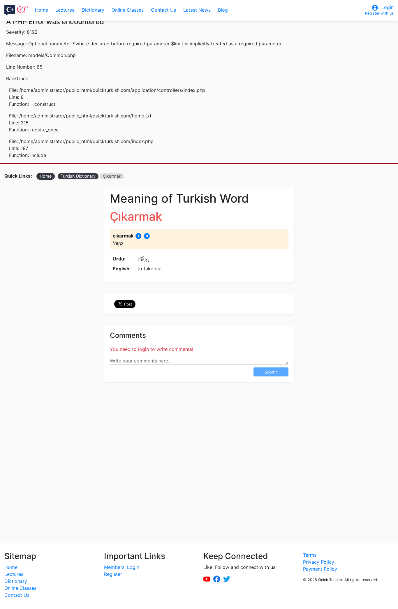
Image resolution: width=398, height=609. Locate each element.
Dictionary (93, 10)
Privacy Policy (318, 562)
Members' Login (121, 567)
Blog (223, 10)
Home (41, 10)
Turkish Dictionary (78, 176)
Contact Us (163, 10)
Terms (309, 555)
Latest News (197, 10)
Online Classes (128, 10)
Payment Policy (320, 569)
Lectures (64, 10)
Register (113, 574)
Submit (271, 371)
